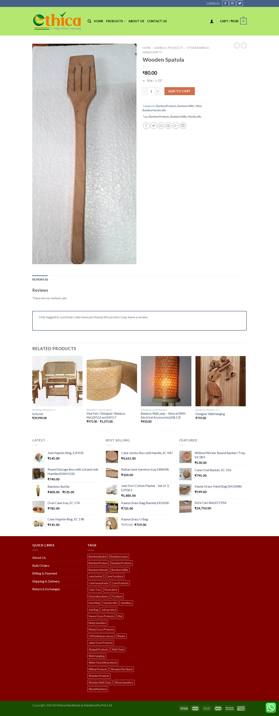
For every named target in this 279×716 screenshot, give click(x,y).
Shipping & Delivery (46, 581)
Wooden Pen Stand (122, 669)
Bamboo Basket (98, 556)
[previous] (32, 393)
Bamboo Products (169, 47)
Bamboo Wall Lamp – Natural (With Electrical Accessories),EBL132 (163, 415)
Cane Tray (95, 589)
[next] (245, 393)
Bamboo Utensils (98, 569)
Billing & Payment (44, 573)
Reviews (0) (40, 279)
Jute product (109, 609)
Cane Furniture (114, 576)
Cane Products (120, 583)
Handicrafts (194, 116)
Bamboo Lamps (119, 556)
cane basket (95, 576)
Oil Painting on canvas (101, 636)
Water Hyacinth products (103, 662)
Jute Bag (93, 609)
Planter (121, 636)
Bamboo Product (98, 563)
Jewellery (126, 603)
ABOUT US (136, 21)
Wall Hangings (97, 656)
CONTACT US (157, 21)
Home (98, 21)
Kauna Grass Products (101, 616)
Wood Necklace (98, 689)
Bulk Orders (40, 565)
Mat (120, 616)
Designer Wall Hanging (210, 414)
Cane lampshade (98, 583)
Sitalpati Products (98, 649)
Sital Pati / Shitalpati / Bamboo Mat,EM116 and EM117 (106, 415)
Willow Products (98, 669)
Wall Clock (118, 649)
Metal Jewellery (98, 623)
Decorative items (98, 596)
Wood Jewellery (124, 682)
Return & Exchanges (46, 589)
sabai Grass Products (101, 642)
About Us (39, 557)
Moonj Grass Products (101, 629)
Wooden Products (99, 675)
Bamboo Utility (185, 106)
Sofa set (37, 414)
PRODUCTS (114, 21)
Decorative (110, 589)
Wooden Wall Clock (100, 682)
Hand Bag (94, 603)
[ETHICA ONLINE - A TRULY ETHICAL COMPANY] (56, 21)
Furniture (117, 596)
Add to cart (179, 91)
